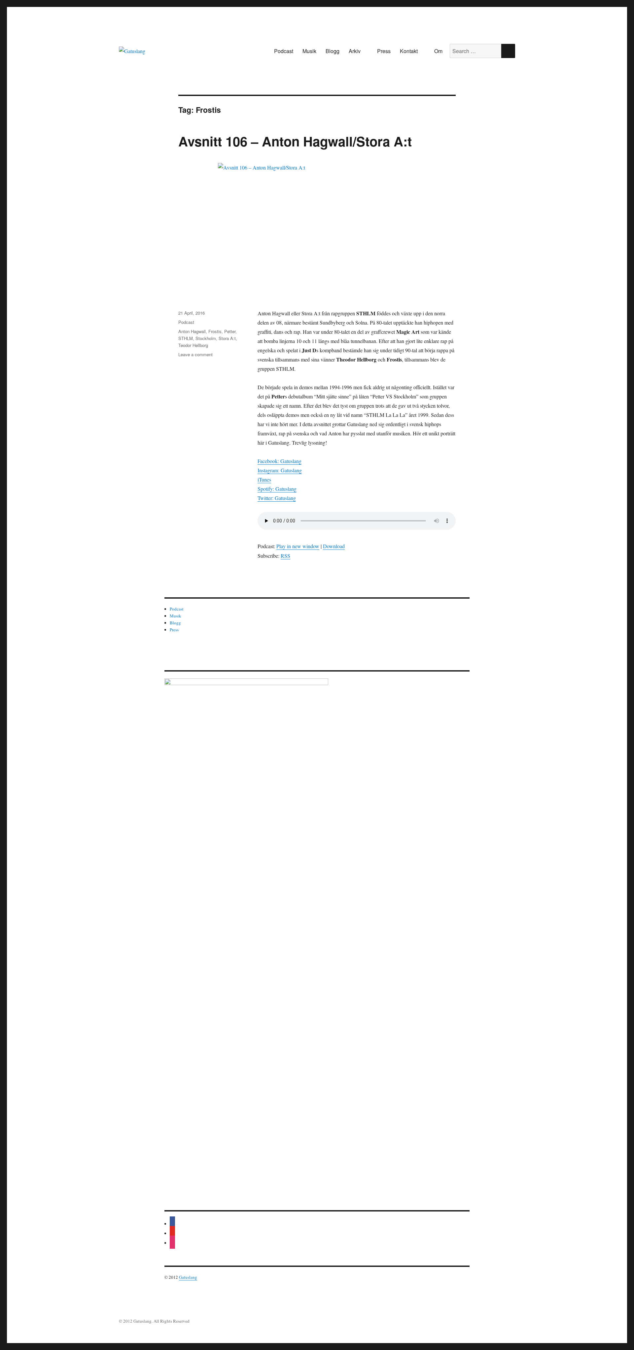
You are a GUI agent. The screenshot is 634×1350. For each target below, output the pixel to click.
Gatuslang (188, 1277)
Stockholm (205, 338)
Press (384, 51)
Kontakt (409, 51)
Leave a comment (195, 354)
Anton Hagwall (192, 331)
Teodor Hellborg (193, 345)
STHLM (185, 338)
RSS (285, 555)
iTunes (264, 479)
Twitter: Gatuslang (277, 497)
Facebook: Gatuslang (279, 460)
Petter (229, 331)
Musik (309, 51)
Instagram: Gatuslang (280, 470)
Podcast (283, 51)
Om (438, 51)
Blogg (332, 51)
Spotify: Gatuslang (277, 488)
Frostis (215, 331)
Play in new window (297, 546)
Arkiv (355, 51)
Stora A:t (227, 338)
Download (334, 546)
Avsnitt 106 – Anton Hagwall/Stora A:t (295, 141)
